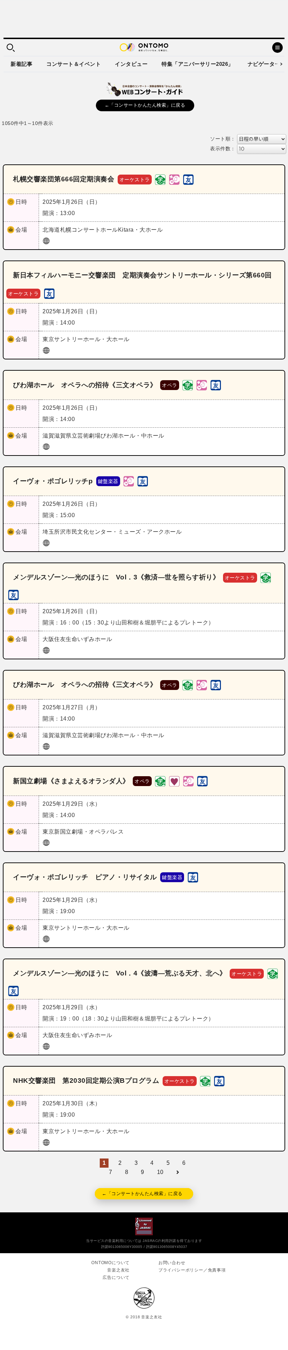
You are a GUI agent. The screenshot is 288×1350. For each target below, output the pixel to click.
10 (160, 1172)
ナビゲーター (264, 64)
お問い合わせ (171, 1262)
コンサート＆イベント (73, 64)
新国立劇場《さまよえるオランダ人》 (71, 781)
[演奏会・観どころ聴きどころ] (188, 179)
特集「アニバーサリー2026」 (198, 64)
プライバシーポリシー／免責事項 (192, 1270)
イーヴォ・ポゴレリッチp (53, 481)
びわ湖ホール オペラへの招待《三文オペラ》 (85, 385)
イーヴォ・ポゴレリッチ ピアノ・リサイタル (85, 877)
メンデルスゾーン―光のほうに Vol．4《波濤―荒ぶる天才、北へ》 (120, 973)
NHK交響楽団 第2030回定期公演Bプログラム (86, 1080)
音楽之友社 (118, 1270)
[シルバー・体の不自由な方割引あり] (174, 781)
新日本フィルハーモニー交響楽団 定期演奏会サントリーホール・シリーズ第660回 (142, 275)
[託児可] (174, 179)
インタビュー (131, 64)
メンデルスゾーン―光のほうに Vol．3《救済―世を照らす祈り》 (116, 577)
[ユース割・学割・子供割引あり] (160, 179)
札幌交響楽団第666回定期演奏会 (63, 179)
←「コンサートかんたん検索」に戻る (145, 105)
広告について (116, 1277)
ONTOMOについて (110, 1262)
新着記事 (21, 64)
